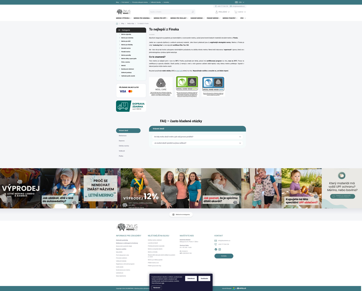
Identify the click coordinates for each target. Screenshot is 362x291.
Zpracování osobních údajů (124, 246)
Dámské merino (126, 48)
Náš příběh (119, 252)
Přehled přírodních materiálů (156, 246)
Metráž (123, 65)
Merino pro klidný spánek (155, 260)
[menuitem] (124, 18)
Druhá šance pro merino (123, 270)
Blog (117, 2)
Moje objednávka (121, 276)
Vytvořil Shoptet (226, 288)
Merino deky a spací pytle (129, 58)
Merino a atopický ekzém (155, 249)
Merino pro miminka (127, 38)
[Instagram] (219, 249)
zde (163, 283)
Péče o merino (125, 62)
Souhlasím (204, 278)
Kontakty (166, 2)
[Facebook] (215, 249)
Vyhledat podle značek (128, 76)
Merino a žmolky (152, 252)
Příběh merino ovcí (153, 262)
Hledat (193, 12)
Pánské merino (125, 51)
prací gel (179, 71)
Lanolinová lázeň (153, 243)
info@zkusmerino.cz (224, 240)
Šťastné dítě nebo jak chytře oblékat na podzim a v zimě (161, 256)
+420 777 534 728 (223, 244)
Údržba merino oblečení (155, 240)
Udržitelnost (119, 273)
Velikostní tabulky (156, 2)
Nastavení (156, 288)
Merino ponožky (126, 55)
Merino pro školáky (127, 44)
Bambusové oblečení (127, 69)
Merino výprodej (126, 34)
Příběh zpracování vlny (154, 265)
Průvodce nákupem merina (140, 2)
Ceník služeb (119, 267)
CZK (240, 2)
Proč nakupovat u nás (122, 255)
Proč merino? (125, 2)
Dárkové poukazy (126, 72)
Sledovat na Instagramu (183, 214)
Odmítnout (191, 278)
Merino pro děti (125, 41)
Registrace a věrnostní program (125, 264)
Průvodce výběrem (121, 258)
